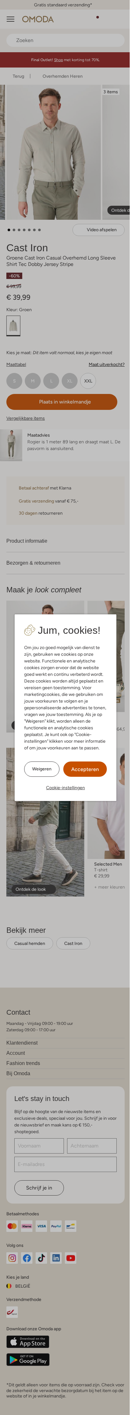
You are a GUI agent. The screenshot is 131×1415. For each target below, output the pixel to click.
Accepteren (85, 769)
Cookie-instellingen (65, 787)
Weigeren (42, 768)
